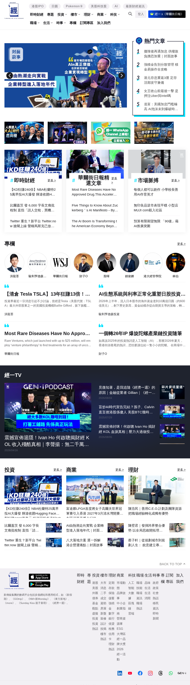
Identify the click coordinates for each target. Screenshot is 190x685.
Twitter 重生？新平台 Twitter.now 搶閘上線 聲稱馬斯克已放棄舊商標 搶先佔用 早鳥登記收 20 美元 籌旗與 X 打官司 (33, 223)
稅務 (111, 628)
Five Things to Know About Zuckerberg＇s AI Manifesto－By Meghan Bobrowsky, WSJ (95, 208)
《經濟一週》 (59, 602)
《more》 (9, 602)
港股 (95, 582)
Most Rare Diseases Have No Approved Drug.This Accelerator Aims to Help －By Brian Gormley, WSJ (95, 192)
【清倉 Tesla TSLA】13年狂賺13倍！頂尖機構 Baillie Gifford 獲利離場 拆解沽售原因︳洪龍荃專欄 (47, 294)
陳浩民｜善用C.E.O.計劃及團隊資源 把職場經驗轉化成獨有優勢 (155, 511)
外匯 (95, 593)
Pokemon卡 (74, 6)
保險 (111, 593)
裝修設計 (103, 621)
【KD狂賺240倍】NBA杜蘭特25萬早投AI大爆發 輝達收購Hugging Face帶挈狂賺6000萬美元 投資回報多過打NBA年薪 (33, 192)
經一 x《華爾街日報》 (169, 14)
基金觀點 (95, 606)
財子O (83, 276)
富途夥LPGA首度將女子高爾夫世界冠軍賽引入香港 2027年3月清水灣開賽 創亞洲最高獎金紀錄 (94, 512)
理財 (87, 14)
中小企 (121, 603)
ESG (120, 628)
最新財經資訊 (135, 6)
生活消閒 (147, 595)
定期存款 (111, 585)
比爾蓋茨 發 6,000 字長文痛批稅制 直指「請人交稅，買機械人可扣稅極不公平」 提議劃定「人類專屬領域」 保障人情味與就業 (32, 208)
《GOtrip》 (18, 598)
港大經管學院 (152, 276)
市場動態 (121, 585)
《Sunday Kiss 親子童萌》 (33, 602)
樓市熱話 (103, 636)
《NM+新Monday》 (38, 598)
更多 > (52, 180)
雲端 (131, 613)
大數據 (131, 595)
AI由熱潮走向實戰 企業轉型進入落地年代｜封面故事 (85, 528)
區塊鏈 (131, 606)
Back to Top (171, 564)
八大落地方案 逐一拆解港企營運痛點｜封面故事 (84, 542)
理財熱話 (111, 646)
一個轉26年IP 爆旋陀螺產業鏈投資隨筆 (140, 333)
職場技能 (139, 585)
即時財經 (36, 14)
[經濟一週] (14, 10)
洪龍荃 (14, 276)
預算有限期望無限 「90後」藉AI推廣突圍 (156, 223)
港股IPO (38, 6)
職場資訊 (139, 595)
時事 (59, 23)
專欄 (73, 23)
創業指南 (121, 611)
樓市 (74, 14)
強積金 (111, 606)
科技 (113, 14)
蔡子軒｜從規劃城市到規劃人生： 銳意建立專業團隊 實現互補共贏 (146, 542)
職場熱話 (139, 606)
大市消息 (103, 585)
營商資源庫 (121, 621)
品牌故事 (121, 595)
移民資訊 (156, 606)
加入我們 (103, 23)
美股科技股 (99, 6)
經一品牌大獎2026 (121, 644)
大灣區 (121, 634)
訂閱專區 (86, 23)
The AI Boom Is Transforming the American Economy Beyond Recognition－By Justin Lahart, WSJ (95, 223)
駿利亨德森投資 (37, 276)
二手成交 (103, 595)
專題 (50, 14)
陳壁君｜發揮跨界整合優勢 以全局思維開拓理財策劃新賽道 (146, 528)
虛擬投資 (95, 616)
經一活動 (121, 657)
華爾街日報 (60, 276)
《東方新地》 (60, 598)
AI (116, 6)
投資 (61, 14)
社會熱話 (156, 595)
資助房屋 (103, 606)
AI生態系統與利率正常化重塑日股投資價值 (142, 294)
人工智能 (131, 585)
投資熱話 (95, 626)
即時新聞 (156, 616)
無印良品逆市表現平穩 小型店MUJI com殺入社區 (156, 208)
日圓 (55, 6)
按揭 (103, 628)
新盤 (103, 613)
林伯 (175, 276)
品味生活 (147, 585)
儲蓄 (111, 598)
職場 (33, 23)
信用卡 (111, 636)
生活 (46, 23)
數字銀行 (111, 616)
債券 (95, 598)
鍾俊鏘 (129, 276)
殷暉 (106, 276)
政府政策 (156, 585)
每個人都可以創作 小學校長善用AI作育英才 (156, 192)
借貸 (111, 623)
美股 (95, 588)
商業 (100, 14)
